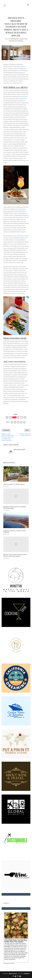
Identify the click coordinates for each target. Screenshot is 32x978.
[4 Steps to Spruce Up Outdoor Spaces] (16, 474)
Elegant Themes (13, 973)
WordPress (27, 973)
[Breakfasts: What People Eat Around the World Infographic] (16, 496)
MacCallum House (19, 66)
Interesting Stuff (14, 39)
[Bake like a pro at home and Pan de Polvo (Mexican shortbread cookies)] (16, 544)
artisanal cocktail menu (18, 236)
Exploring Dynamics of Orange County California (14, 531)
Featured (11, 40)
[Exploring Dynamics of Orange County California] (16, 520)
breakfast (10, 270)
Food (15, 40)
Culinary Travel (23, 39)
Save (15, 417)
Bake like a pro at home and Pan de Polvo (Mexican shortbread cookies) (15, 555)
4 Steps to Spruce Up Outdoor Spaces (14, 484)
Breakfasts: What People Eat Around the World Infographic (14, 507)
